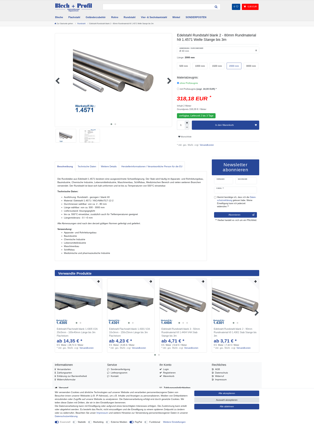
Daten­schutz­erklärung (66, 416)
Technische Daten (87, 166)
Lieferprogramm (119, 372)
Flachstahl (74, 17)
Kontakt (115, 376)
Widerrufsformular (66, 379)
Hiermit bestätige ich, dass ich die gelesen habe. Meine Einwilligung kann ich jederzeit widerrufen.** (236, 202)
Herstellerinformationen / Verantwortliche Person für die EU (151, 166)
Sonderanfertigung (120, 369)
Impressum (221, 379)
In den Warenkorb (224, 125)
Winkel (176, 17)
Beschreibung (65, 166)
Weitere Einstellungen (174, 422)
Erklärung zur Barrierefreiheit (72, 376)
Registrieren (169, 372)
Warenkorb (168, 376)
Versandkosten (206, 145)
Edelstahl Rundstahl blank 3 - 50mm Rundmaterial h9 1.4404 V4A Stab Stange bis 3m (180, 332)
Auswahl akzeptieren (226, 400)
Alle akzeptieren (226, 393)
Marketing (98, 422)
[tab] (65, 166)
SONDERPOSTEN (196, 17)
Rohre (114, 17)
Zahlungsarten (64, 372)
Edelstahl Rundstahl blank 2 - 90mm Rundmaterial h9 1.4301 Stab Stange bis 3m (235, 332)
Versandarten (64, 369)
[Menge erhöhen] (187, 123)
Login (166, 369)
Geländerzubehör (96, 17)
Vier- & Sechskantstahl (154, 17)
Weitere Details (109, 166)
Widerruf (219, 376)
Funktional (154, 422)
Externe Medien (119, 422)
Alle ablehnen (227, 406)
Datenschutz (221, 372)
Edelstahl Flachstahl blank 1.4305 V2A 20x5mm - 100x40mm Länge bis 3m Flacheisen (77, 332)
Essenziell (65, 422)
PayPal (138, 422)
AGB (217, 369)
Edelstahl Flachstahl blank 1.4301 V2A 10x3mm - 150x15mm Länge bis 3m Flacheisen (129, 332)
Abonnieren (234, 214)
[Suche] (216, 7)
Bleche (59, 17)
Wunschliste (186, 137)
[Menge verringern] (187, 127)
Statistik (82, 422)
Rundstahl (129, 17)
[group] (78, 302)
